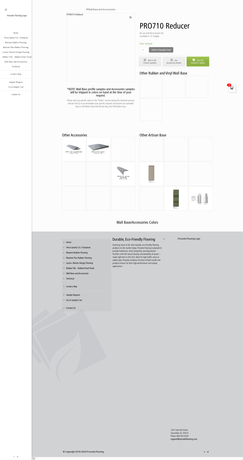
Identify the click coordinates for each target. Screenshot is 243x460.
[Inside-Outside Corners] (150, 109)
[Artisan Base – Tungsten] (176, 149)
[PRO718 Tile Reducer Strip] (98, 198)
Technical (70, 278)
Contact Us (71, 307)
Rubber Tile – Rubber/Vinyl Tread (80, 268)
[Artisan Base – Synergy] (151, 173)
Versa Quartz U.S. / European (78, 247)
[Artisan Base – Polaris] (200, 173)
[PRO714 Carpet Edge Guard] (74, 173)
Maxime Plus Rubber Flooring (79, 257)
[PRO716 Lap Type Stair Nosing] (123, 173)
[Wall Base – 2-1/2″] (174, 86)
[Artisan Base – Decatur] (151, 198)
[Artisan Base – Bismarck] (176, 198)
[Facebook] (14, 456)
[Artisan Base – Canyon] (151, 149)
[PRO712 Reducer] (98, 149)
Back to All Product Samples (149, 61)
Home (68, 242)
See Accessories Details (174, 61)
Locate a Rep (71, 286)
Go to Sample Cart (74, 300)
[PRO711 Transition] (74, 149)
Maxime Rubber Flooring (77, 252)
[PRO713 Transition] (123, 149)
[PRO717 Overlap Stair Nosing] (74, 198)
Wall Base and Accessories (77, 273)
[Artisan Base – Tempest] (200, 149)
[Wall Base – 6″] (197, 86)
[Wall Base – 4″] (150, 86)
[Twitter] (17, 456)
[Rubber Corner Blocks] (200, 198)
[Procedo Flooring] (16, 15)
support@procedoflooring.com (184, 439)
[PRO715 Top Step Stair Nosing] (98, 173)
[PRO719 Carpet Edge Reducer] (123, 198)
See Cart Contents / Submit (198, 61)
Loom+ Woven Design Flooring (79, 263)
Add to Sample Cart (161, 50)
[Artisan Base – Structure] (176, 173)
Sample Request (73, 294)
